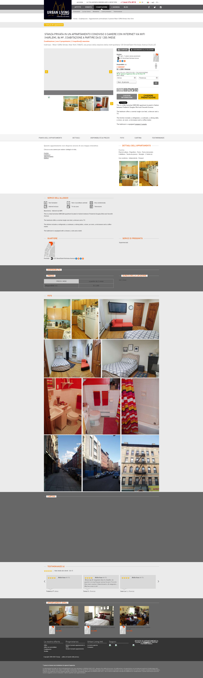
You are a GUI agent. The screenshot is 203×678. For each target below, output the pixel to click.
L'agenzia (115, 7)
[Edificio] (63, 463)
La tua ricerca (86, 11)
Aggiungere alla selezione (143, 49)
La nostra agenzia (92, 645)
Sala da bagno (48, 156)
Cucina (46, 153)
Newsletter (96, 11)
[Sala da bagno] (63, 406)
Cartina (138, 138)
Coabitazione (101, 7)
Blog (126, 7)
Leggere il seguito (141, 124)
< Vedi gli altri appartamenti (54, 25)
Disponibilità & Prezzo (99, 138)
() (142, 2)
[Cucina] (57, 319)
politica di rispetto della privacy (70, 657)
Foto (122, 138)
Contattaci (90, 647)
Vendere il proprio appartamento (75, 649)
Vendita (88, 7)
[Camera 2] (129, 319)
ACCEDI (80, 2)
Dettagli (76, 138)
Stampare (124, 49)
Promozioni (76, 11)
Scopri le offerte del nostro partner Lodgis (146, 643)
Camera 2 (47, 155)
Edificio (46, 158)
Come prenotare (106, 11)
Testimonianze (118, 11)
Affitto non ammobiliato (50, 647)
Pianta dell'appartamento (50, 138)
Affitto (78, 7)
